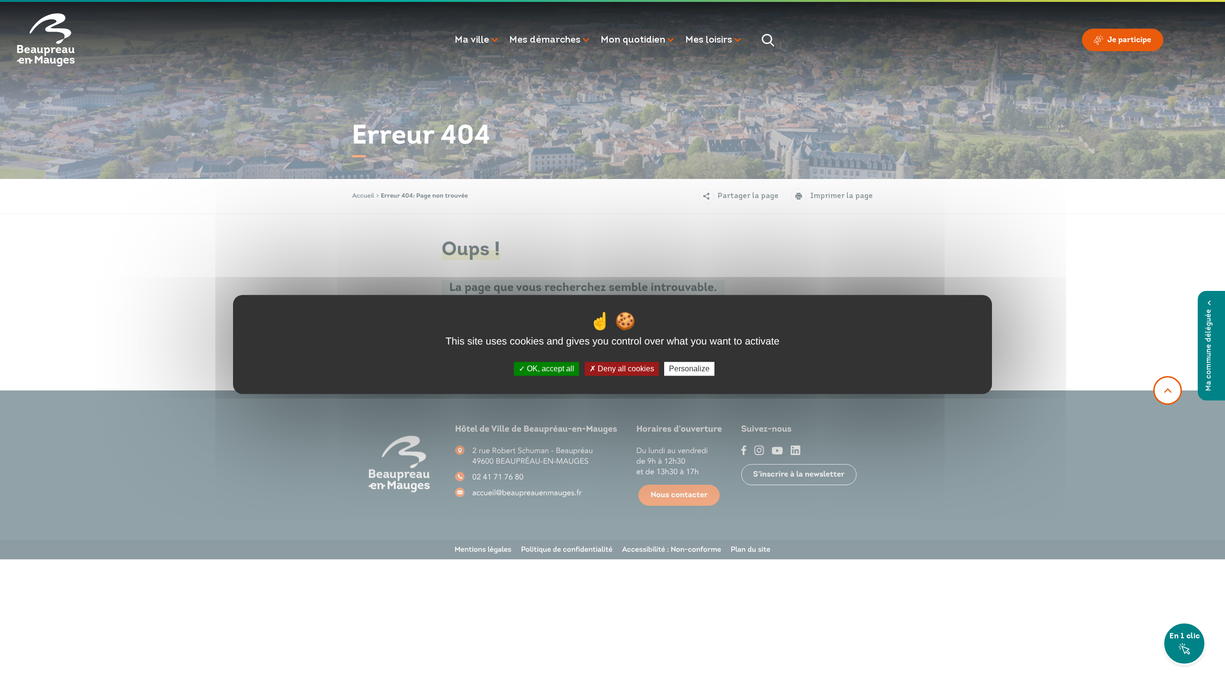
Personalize (689, 369)
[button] (477, 40)
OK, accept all (549, 369)
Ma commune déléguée (1209, 350)
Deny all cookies (625, 369)
